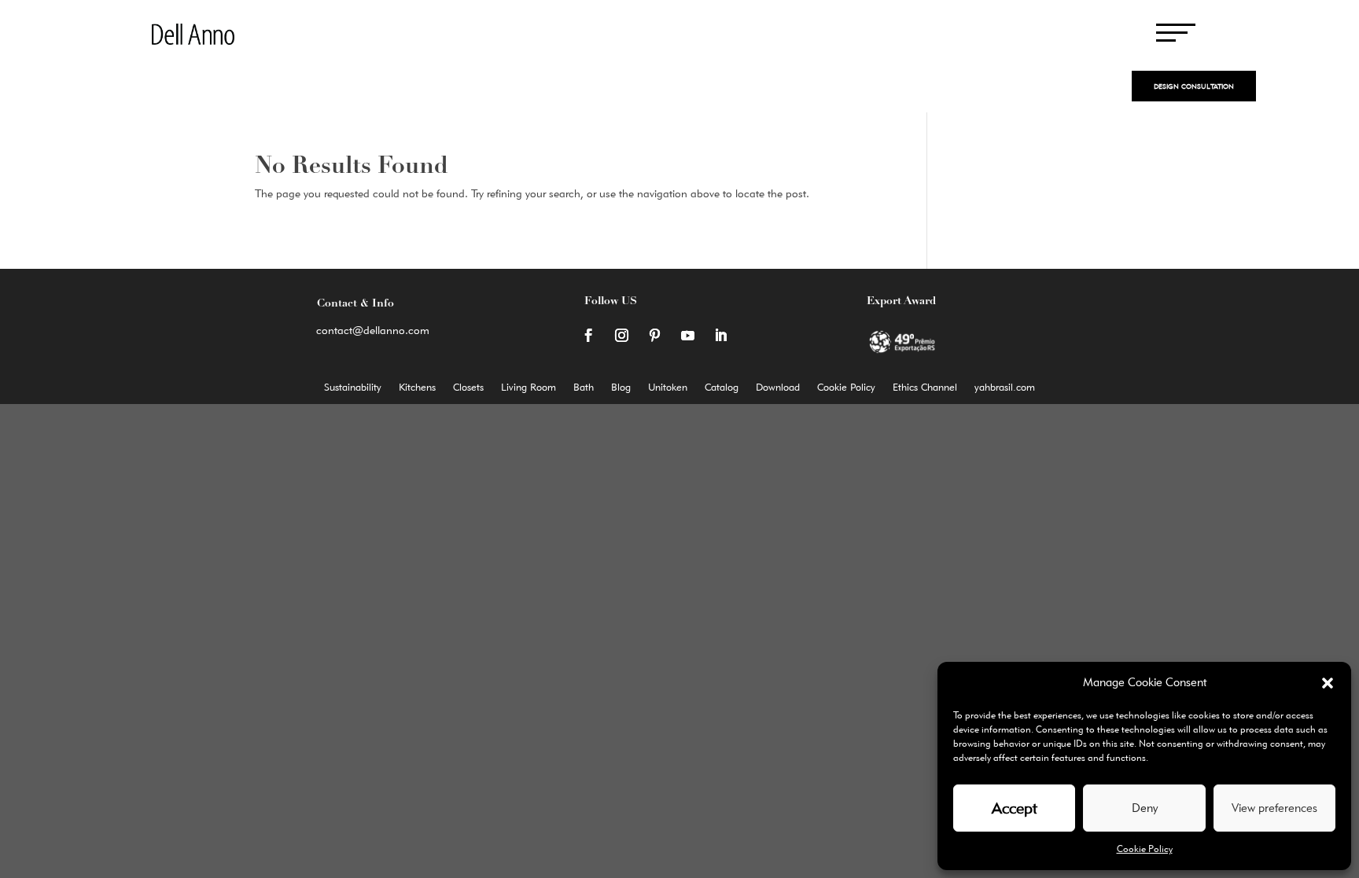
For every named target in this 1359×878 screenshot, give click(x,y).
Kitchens (417, 387)
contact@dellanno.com (372, 330)
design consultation (1194, 86)
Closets (468, 387)
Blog (621, 387)
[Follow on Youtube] (687, 335)
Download (778, 387)
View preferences (1274, 808)
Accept (1014, 808)
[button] (1327, 683)
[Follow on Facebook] (588, 335)
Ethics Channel (925, 387)
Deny (1145, 808)
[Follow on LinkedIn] (720, 335)
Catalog (721, 387)
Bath (583, 387)
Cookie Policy (1145, 848)
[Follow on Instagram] (621, 335)
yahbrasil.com (1004, 387)
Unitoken (667, 387)
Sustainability (352, 387)
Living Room (528, 387)
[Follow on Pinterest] (654, 335)
